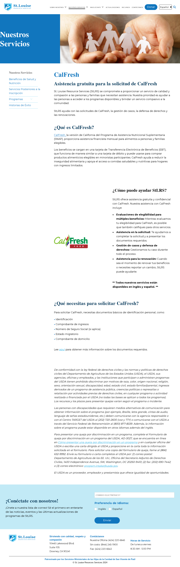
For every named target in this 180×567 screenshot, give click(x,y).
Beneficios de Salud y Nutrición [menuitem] (22, 81)
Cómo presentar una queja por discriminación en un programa (98, 442)
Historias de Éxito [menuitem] (20, 105)
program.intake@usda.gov (101, 465)
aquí (62, 349)
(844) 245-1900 (109, 544)
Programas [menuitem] (16, 99)
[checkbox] (134, 509)
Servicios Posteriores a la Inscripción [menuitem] (24, 91)
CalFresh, (60, 135)
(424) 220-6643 (103, 549)
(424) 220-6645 (116, 540)
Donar (151, 7)
